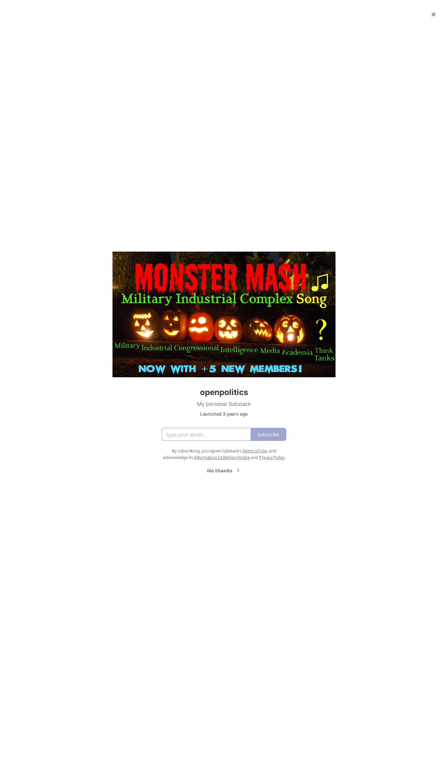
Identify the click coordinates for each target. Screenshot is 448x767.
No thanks (219, 470)
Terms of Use (254, 451)
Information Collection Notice (222, 457)
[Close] (433, 14)
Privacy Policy (271, 457)
